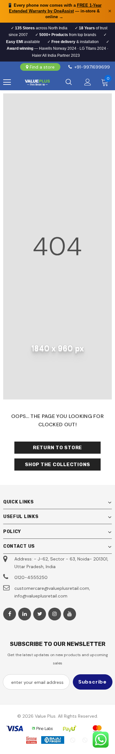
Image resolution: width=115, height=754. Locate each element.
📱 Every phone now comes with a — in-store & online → (54, 11)
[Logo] (37, 82)
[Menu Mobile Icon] (7, 82)
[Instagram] (54, 614)
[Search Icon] (68, 82)
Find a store (42, 67)
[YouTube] (69, 614)
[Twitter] (39, 614)
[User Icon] (87, 82)
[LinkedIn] (24, 614)
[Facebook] (9, 614)
